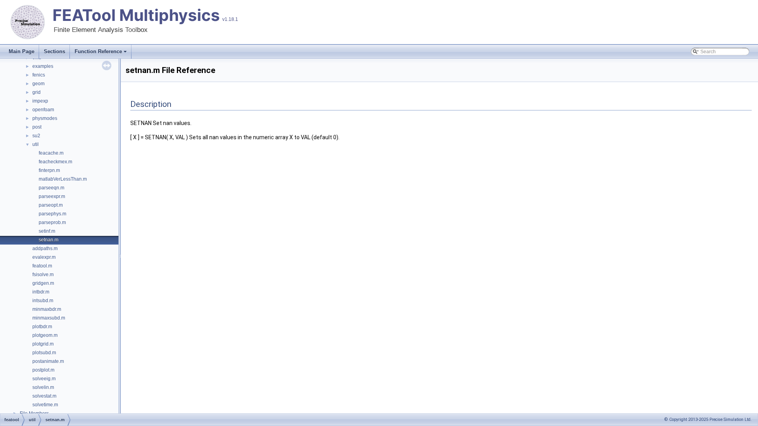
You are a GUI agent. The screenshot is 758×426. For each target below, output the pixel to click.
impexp (40, 101)
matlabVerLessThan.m (63, 179)
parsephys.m (52, 214)
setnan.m (48, 240)
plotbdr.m (42, 326)
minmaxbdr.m (46, 309)
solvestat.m (44, 396)
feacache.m (51, 153)
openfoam (43, 109)
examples (42, 66)
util (35, 144)
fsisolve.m (43, 274)
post (36, 127)
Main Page (21, 51)
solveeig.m (44, 378)
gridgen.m (43, 283)
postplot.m (43, 370)
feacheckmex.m (55, 161)
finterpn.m (49, 170)
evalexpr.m (44, 257)
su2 (36, 135)
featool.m (42, 266)
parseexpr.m (52, 196)
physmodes (44, 118)
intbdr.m (40, 292)
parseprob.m (52, 222)
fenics (38, 75)
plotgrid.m (43, 344)
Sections (54, 51)
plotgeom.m (45, 335)
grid (36, 92)
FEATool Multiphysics (136, 15)
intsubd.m (42, 300)
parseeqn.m (51, 188)
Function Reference (98, 51)
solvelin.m (43, 387)
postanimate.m (48, 361)
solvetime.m (45, 404)
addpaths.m (45, 248)
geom (38, 83)
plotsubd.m (44, 352)
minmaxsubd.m (48, 318)
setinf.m (47, 231)
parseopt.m (51, 205)
